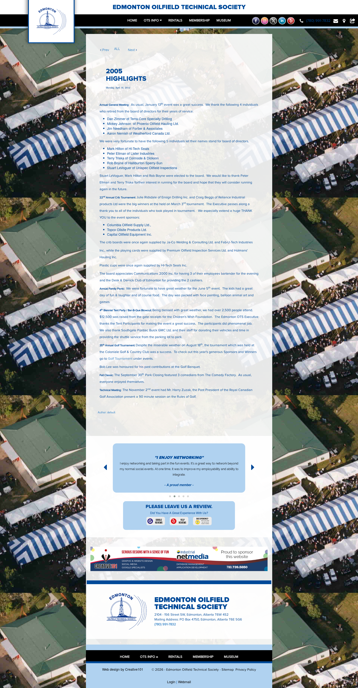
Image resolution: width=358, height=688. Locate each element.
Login (171, 681)
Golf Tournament (120, 359)
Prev (102, 49)
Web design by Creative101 (122, 669)
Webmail (184, 681)
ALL (115, 48)
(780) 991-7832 (165, 624)
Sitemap (228, 670)
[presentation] (105, 466)
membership (199, 20)
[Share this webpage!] (353, 20)
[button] (170, 496)
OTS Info (151, 20)
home (132, 20)
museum (223, 20)
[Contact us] (337, 20)
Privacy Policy (245, 670)
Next (129, 49)
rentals (175, 20)
